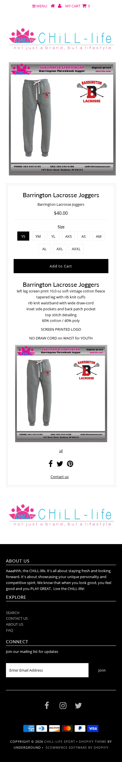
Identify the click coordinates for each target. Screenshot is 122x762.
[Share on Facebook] (51, 465)
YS (23, 236)
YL (53, 236)
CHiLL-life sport (59, 741)
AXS (68, 236)
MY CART (77, 6)
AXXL (76, 248)
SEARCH (13, 612)
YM (38, 236)
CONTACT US (17, 618)
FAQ (9, 630)
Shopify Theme (92, 741)
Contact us (60, 476)
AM (99, 236)
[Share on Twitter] (59, 465)
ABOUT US (14, 624)
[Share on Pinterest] (70, 465)
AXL (59, 248)
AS (83, 236)
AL (44, 248)
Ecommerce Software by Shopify (77, 747)
